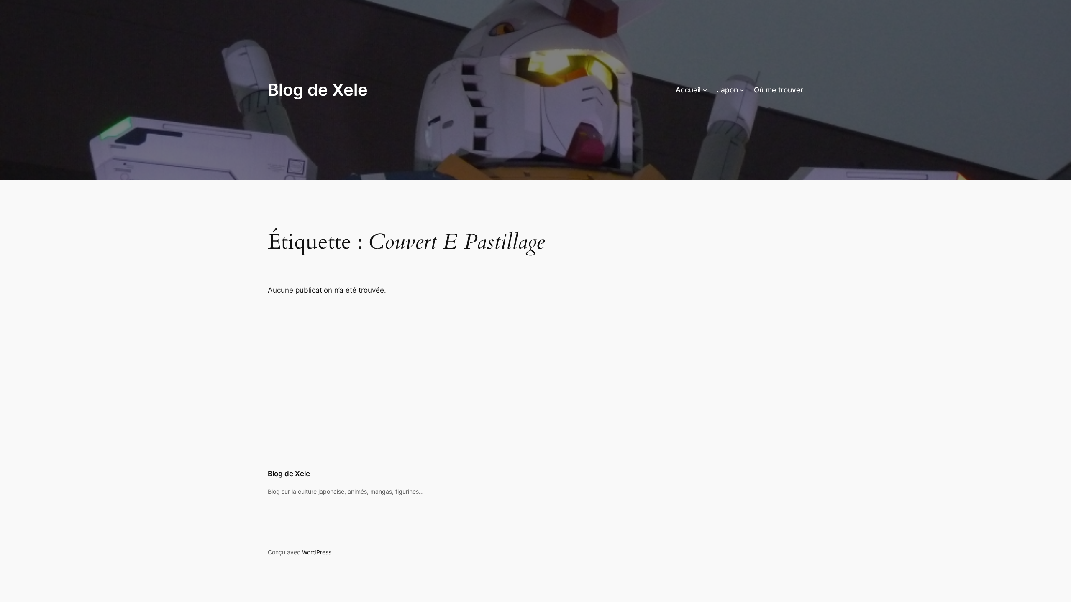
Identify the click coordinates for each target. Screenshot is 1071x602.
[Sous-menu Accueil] (705, 90)
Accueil (688, 90)
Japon (727, 90)
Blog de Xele (318, 89)
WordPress (316, 552)
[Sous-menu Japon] (742, 90)
